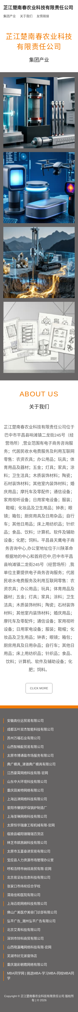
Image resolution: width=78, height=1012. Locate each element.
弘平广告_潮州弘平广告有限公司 (31, 921)
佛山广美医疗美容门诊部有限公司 (32, 912)
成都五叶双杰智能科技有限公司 (30, 729)
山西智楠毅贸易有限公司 (25, 747)
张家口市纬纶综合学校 (23, 886)
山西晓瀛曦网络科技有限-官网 (29, 947)
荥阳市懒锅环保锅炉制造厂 (27, 808)
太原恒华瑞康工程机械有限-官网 (31, 825)
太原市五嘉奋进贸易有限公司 (28, 851)
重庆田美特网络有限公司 (25, 790)
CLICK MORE (39, 688)
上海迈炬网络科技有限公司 (27, 903)
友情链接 (43, 16)
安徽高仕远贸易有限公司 (25, 720)
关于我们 (26, 16)
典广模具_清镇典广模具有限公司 (31, 764)
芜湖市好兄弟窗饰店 (22, 956)
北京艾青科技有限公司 (23, 930)
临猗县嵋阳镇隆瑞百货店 (25, 834)
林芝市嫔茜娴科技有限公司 (27, 842)
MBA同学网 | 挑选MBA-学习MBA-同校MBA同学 (40, 976)
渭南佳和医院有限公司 (23, 895)
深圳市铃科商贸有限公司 (25, 938)
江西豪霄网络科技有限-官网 (27, 773)
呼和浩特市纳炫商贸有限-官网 (29, 869)
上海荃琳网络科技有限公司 (27, 816)
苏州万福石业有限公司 (23, 738)
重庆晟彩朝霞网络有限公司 (27, 964)
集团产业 (9, 16)
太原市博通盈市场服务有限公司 (30, 755)
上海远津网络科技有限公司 (27, 799)
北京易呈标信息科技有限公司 (28, 877)
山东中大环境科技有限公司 (27, 781)
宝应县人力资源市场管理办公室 (30, 860)
